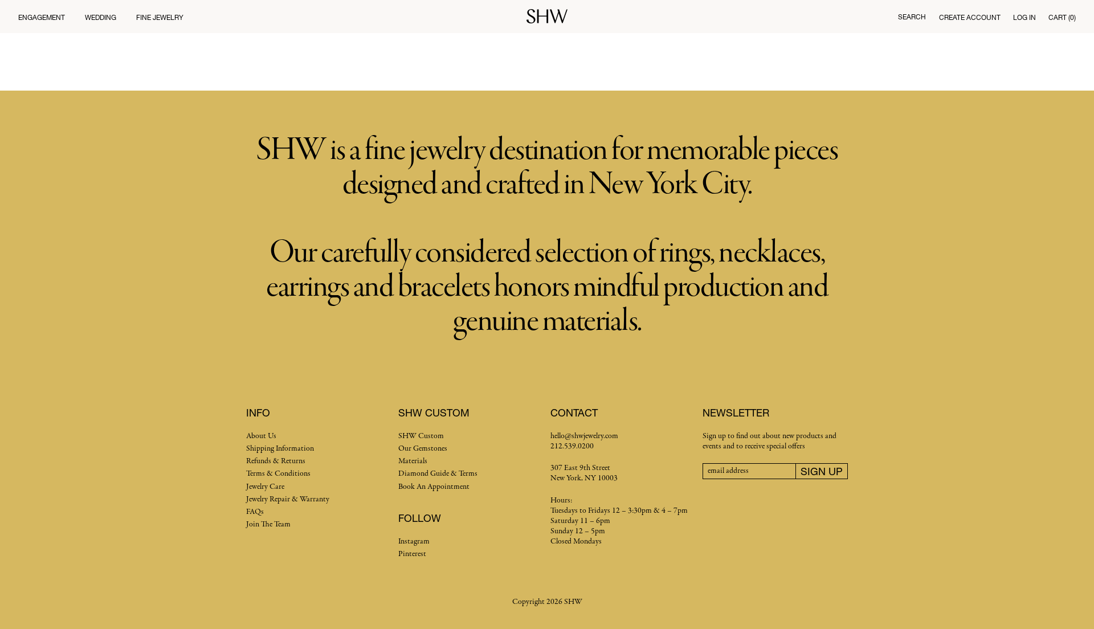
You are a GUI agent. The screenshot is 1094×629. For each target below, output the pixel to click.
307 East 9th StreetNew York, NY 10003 (584, 473)
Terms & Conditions (278, 473)
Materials (412, 461)
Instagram (414, 541)
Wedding (100, 17)
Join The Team (268, 524)
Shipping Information (280, 448)
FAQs (255, 512)
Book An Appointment (434, 486)
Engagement (41, 17)
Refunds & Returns (275, 461)
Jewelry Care (265, 486)
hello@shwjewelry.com (584, 436)
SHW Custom (421, 436)
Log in (1024, 17)
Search (912, 17)
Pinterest (412, 554)
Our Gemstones (422, 448)
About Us (261, 436)
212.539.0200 (572, 446)
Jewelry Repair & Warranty (287, 499)
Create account (970, 17)
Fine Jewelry (159, 17)
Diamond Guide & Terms (437, 473)
